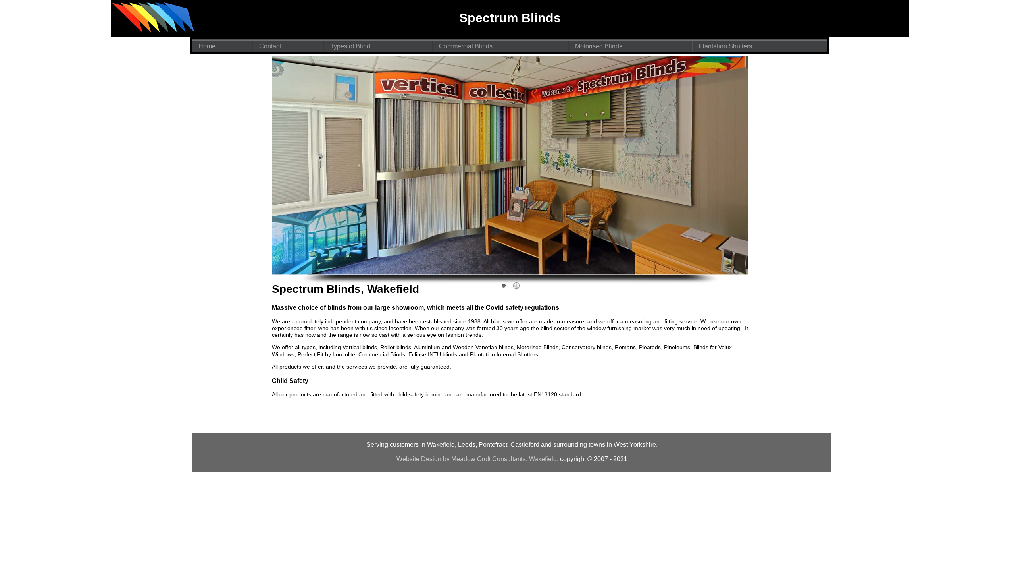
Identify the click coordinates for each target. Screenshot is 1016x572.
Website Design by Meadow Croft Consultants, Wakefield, (477, 459)
